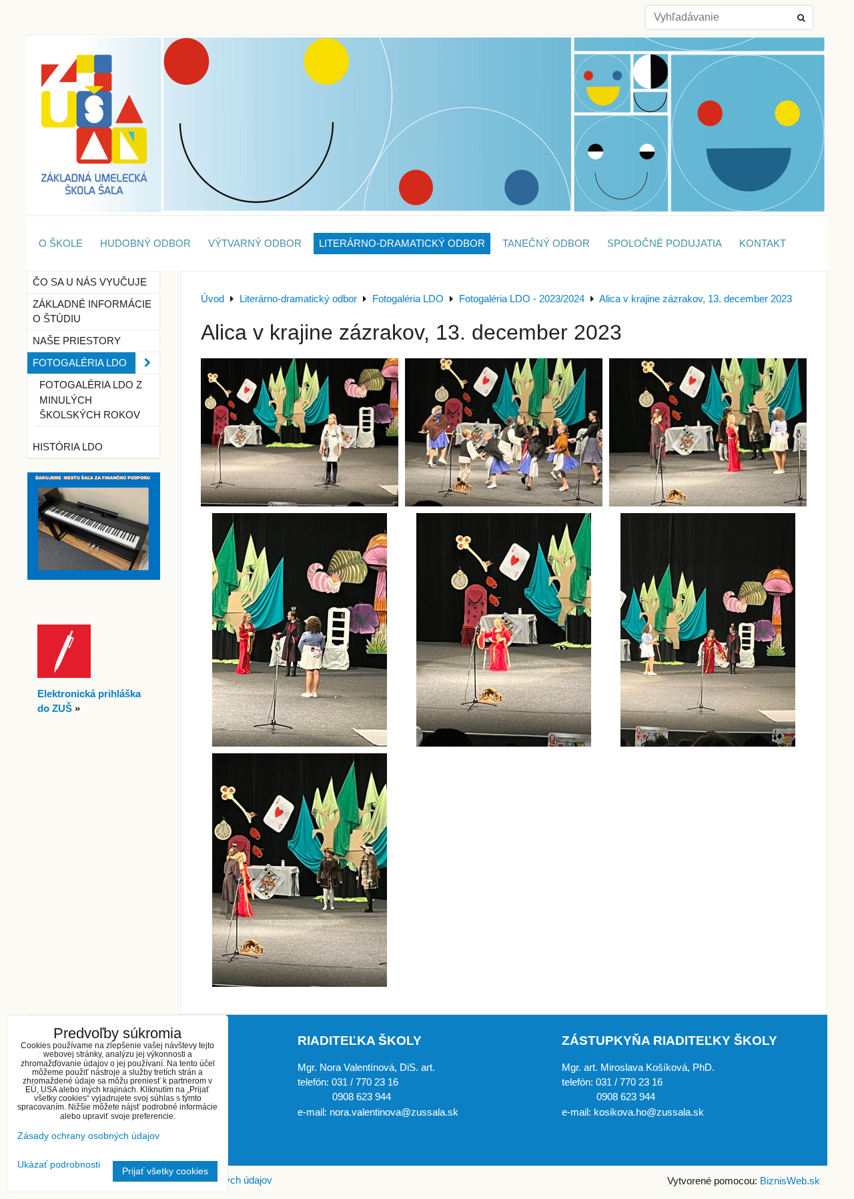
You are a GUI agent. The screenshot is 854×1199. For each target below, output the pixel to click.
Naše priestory (77, 341)
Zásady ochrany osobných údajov (88, 1136)
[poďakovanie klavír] (93, 576)
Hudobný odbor (145, 243)
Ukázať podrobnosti (58, 1165)
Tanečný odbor (546, 243)
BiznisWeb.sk (790, 1181)
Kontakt (762, 243)
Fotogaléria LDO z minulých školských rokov (90, 400)
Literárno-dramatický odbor (402, 243)
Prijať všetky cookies (165, 1171)
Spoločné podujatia (664, 243)
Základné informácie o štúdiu (92, 311)
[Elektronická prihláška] (64, 674)
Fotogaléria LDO (80, 363)
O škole (61, 243)
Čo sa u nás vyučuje (90, 282)
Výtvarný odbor (255, 243)
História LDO (68, 447)
